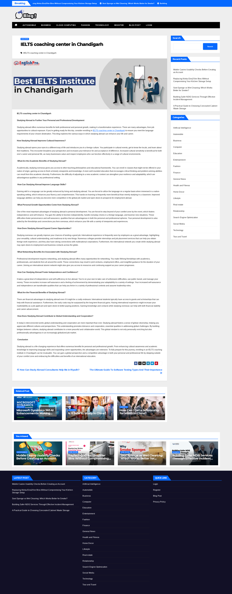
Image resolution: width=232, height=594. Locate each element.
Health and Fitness (181, 185)
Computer (177, 147)
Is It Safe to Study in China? (87, 413)
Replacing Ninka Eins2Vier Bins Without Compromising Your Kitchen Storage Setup (88, 458)
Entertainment (179, 160)
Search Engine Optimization (185, 217)
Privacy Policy (159, 502)
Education (24, 39)
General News (179, 179)
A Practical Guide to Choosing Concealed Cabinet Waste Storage (40, 510)
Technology (102, 25)
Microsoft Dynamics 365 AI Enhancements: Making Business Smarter (35, 413)
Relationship (178, 211)
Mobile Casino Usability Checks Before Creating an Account (38, 457)
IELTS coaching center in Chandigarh (109, 130)
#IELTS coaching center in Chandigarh (39, 53)
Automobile (29, 25)
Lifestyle (177, 198)
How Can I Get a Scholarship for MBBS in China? (139, 411)
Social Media (179, 224)
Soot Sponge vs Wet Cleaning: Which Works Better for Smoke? (141, 458)
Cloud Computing (66, 25)
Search (177, 38)
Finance (176, 173)
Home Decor (178, 192)
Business (46, 25)
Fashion (85, 25)
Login (149, 25)
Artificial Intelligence (182, 128)
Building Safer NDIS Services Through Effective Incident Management (192, 458)
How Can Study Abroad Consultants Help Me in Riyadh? (49, 370)
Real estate (178, 205)
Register (119, 25)
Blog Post (135, 25)
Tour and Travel (180, 237)
